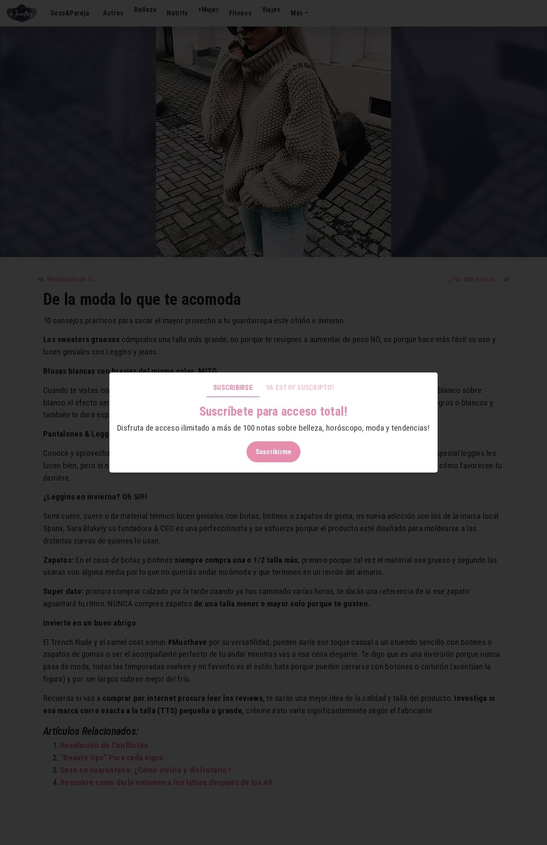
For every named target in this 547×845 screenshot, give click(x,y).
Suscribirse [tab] (233, 388)
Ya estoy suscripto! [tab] (300, 388)
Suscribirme (274, 452)
